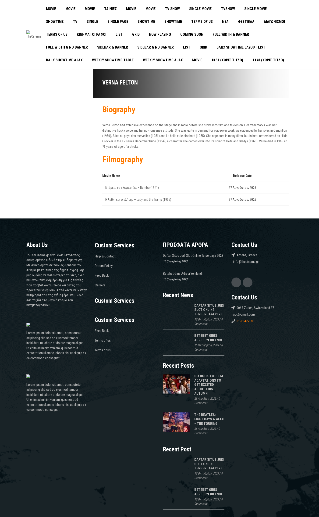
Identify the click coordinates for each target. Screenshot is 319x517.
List (119, 34)
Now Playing (160, 34)
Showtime (55, 21)
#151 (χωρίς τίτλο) (227, 60)
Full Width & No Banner (67, 47)
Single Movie (200, 9)
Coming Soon (191, 34)
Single (92, 21)
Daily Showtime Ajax (64, 60)
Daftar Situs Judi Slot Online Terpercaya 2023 (193, 255)
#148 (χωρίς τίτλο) (268, 60)
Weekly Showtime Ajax (163, 60)
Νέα (225, 21)
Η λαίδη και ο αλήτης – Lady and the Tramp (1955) (138, 199)
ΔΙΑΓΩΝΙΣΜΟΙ (274, 21)
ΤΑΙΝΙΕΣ (110, 9)
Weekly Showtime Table (113, 60)
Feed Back (102, 275)
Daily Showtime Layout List (240, 47)
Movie (51, 9)
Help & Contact (105, 256)
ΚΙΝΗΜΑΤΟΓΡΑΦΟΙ (91, 34)
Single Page (117, 21)
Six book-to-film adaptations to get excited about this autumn (208, 385)
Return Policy (104, 266)
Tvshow (228, 9)
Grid (136, 34)
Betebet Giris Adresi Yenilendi (182, 273)
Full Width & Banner (231, 34)
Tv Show (172, 9)
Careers (100, 285)
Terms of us (202, 21)
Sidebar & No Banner (155, 47)
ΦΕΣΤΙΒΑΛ (246, 21)
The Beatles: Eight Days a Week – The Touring (209, 419)
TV (75, 21)
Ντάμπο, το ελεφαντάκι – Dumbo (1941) (132, 188)
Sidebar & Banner (112, 47)
